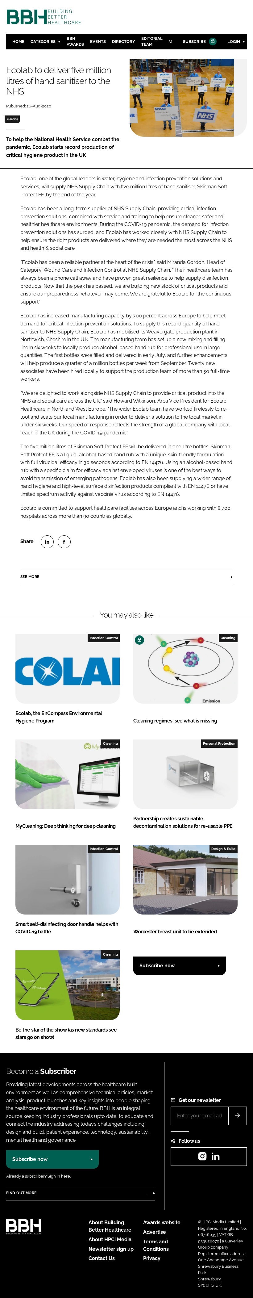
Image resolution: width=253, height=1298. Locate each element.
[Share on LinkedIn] (47, 541)
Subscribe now (157, 966)
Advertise (154, 1232)
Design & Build (223, 849)
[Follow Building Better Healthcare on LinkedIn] (215, 1158)
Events (98, 41)
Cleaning (12, 118)
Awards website (161, 1222)
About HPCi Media (110, 1239)
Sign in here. (59, 1176)
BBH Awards (75, 41)
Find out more (21, 1193)
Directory (123, 41)
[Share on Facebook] (64, 541)
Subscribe (194, 41)
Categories (43, 41)
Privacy (151, 1258)
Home (18, 41)
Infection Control (104, 638)
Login (233, 41)
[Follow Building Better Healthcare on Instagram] (202, 1158)
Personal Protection (219, 743)
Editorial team (152, 41)
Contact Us (102, 1258)
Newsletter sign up (111, 1249)
